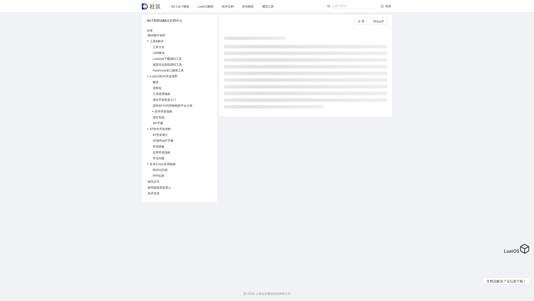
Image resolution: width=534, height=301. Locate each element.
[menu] (246, 6)
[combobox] (354, 6)
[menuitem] (180, 6)
